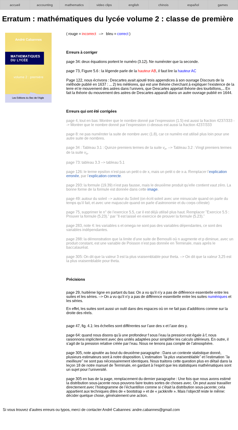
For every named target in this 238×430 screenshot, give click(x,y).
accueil (15, 5)
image (152, 189)
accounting (45, 5)
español (193, 5)
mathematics (74, 5)
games (223, 5)
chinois (163, 5)
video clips (104, 5)
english (134, 5)
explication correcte (105, 176)
